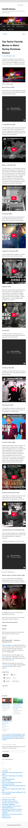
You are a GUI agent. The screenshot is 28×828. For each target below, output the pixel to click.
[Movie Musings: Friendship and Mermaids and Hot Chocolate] (18, 700)
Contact (4, 29)
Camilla (17, 738)
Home (3, 26)
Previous (4, 34)
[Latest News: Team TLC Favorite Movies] (7, 718)
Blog (13, 26)
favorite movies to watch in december (10, 737)
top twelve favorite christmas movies (13, 737)
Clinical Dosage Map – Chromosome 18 (11, 806)
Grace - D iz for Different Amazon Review (12, 782)
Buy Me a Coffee (20, 26)
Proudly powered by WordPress (14, 825)
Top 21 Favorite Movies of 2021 (6, 704)
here (6, 668)
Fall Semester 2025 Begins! (8, 804)
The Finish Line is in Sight (8, 799)
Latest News (5, 771)
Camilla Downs (8, 9)
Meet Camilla (11, 29)
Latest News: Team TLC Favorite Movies (7, 723)
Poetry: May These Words (8, 784)
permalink (4, 739)
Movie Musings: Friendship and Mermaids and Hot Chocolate (17, 706)
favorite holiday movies (19, 735)
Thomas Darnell (5, 664)
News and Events (16, 734)
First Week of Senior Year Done (9, 801)
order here (11, 660)
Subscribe (6, 755)
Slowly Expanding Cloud (8, 807)
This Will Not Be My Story (8, 779)
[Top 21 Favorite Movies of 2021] (7, 700)
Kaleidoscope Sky (6, 817)
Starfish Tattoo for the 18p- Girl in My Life (12, 809)
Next (24, 34)
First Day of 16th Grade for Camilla (10, 802)
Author (8, 26)
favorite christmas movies (8, 735)
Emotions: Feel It (6, 780)
